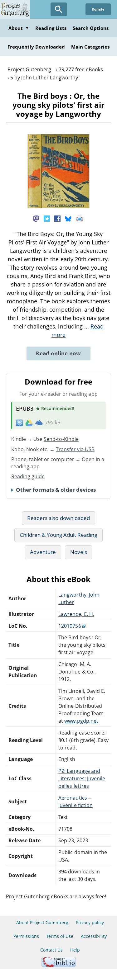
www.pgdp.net (81, 720)
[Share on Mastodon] (36, 218)
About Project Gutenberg (42, 922)
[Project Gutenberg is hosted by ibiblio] (58, 965)
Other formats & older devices (56, 489)
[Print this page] (79, 218)
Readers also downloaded (58, 518)
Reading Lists (50, 28)
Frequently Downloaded (36, 47)
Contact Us (51, 950)
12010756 (70, 625)
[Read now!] (58, 206)
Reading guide (28, 476)
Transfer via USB (75, 449)
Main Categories (90, 47)
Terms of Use (59, 936)
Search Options (91, 28)
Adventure (43, 551)
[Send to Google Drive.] (29, 422)
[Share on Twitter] (47, 218)
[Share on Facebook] (57, 218)
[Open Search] (59, 9)
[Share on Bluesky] (68, 218)
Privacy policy (90, 922)
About (18, 28)
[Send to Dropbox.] (19, 422)
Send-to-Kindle (61, 439)
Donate (98, 9)
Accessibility (94, 936)
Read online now (58, 353)
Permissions (26, 936)
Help (75, 950)
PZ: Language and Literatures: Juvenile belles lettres (81, 778)
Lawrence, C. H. (76, 614)
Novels (78, 551)
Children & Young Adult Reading (58, 534)
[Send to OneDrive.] (39, 422)
